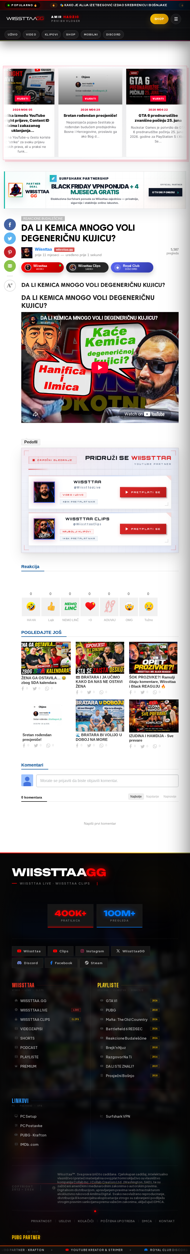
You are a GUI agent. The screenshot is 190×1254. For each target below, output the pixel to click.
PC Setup (28, 1116)
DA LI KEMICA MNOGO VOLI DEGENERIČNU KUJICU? (78, 233)
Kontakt (167, 1221)
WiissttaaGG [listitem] (133, 951)
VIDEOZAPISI (31, 1029)
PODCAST (29, 1047)
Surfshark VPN (118, 1116)
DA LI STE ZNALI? (132, 1066)
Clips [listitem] (63, 951)
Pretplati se (146, 492)
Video (31, 34)
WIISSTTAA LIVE (49, 1010)
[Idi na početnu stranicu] (26, 19)
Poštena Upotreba (118, 1221)
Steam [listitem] (96, 963)
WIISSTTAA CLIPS (49, 1019)
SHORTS (27, 1038)
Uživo (13, 34)
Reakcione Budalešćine (43, 218)
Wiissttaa (43, 249)
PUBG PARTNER (26, 1237)
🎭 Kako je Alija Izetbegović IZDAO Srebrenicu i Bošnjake (109, 5)
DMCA (147, 1221)
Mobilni (91, 34)
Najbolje (136, 796)
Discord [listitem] (31, 963)
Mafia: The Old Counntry (132, 1019)
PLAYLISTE (29, 1057)
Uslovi (65, 1221)
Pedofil (30, 442)
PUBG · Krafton (33, 1135)
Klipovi (51, 34)
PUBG (132, 1010)
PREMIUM (28, 1066)
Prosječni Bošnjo (132, 1075)
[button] (10, 224)
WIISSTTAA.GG (33, 1000)
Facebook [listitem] (63, 963)
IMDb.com (29, 1144)
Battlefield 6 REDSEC (132, 1029)
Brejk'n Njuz (132, 1047)
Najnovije (170, 796)
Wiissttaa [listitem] (32, 951)
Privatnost (41, 1221)
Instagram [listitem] (95, 951)
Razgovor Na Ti (132, 1057)
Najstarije (152, 796)
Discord (113, 34)
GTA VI (132, 1000)
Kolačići (86, 1221)
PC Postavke (31, 1125)
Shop (159, 19)
